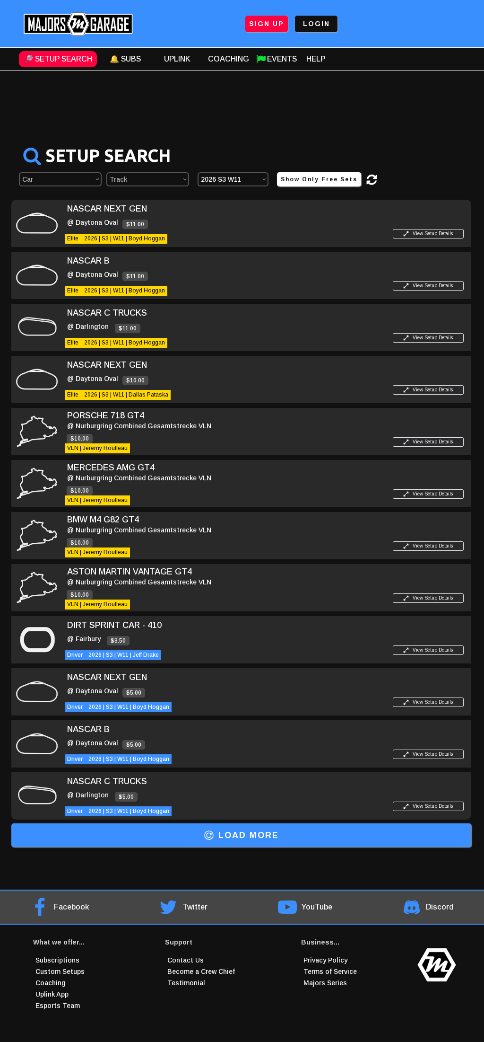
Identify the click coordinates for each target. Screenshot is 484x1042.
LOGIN (316, 23)
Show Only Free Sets (319, 179)
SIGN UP (266, 23)
